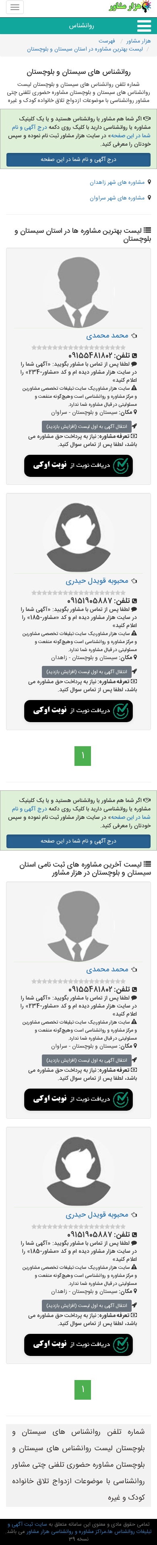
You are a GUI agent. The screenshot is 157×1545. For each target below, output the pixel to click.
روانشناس (81, 25)
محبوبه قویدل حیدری (97, 581)
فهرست (108, 41)
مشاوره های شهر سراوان (117, 198)
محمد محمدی (107, 336)
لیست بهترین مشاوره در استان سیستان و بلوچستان (85, 49)
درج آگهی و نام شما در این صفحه (78, 160)
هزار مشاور (138, 41)
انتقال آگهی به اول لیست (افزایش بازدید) (86, 427)
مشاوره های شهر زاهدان (117, 182)
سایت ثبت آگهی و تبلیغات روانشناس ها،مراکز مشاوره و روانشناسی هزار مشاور (80, 1528)
